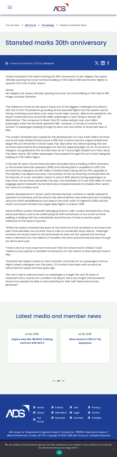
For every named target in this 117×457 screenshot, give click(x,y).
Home (40, 407)
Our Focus (40, 419)
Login (76, 412)
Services (60, 418)
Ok (59, 452)
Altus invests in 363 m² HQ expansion (34, 341)
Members (61, 412)
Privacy (96, 407)
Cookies (96, 418)
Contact (78, 418)
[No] (113, 448)
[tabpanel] (34, 345)
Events (59, 407)
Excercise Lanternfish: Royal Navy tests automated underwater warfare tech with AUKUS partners (87, 344)
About (40, 412)
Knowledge (48, 25)
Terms (95, 412)
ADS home (30, 25)
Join (75, 407)
